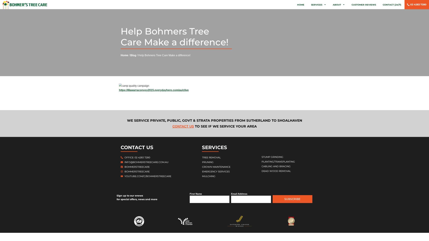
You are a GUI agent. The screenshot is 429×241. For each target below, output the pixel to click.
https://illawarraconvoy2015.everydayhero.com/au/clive (154, 90)
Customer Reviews (364, 4)
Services (316, 4)
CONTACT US (183, 126)
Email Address (239, 193)
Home (300, 4)
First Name (196, 193)
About (337, 4)
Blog (133, 55)
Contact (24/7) (392, 4)
